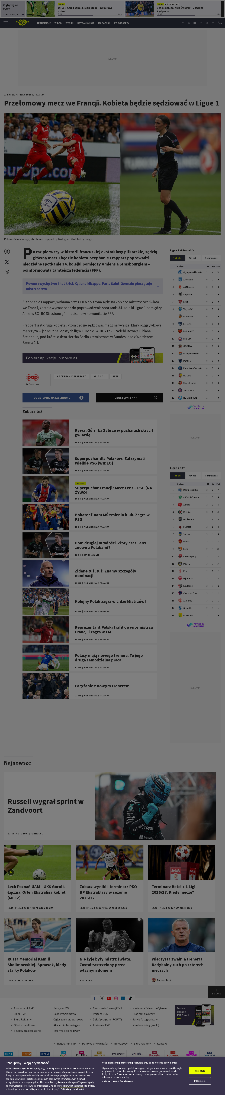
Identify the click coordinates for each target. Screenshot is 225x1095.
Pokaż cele (199, 1080)
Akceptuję (200, 1070)
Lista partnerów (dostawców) (118, 1081)
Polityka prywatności (72, 1089)
